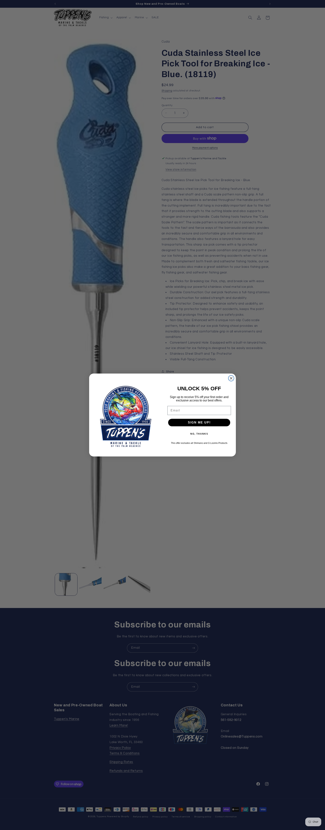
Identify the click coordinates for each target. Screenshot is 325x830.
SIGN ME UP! (199, 422)
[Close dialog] (231, 378)
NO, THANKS (199, 434)
